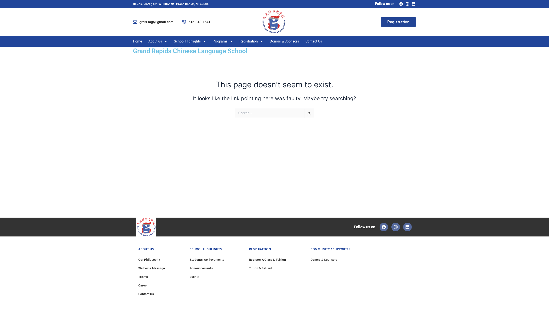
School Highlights (187, 41)
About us (155, 41)
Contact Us (313, 41)
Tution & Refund (260, 268)
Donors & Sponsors (284, 41)
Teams (143, 277)
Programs (220, 41)
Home (137, 41)
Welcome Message (151, 268)
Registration (249, 41)
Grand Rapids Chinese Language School (190, 51)
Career (143, 285)
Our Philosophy (149, 259)
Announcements (201, 268)
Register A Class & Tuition (267, 259)
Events (194, 277)
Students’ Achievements (207, 259)
